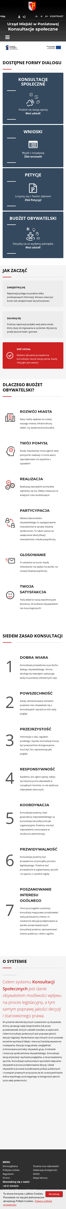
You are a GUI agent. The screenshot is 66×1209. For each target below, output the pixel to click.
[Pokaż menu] (7, 37)
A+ (46, 16)
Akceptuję (54, 1194)
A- (36, 16)
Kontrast (56, 16)
